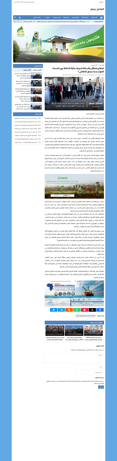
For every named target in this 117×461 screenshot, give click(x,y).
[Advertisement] (46, 9)
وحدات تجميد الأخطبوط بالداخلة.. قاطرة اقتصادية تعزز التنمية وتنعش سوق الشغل (55, 339)
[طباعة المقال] (53, 310)
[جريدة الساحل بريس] (92, 9)
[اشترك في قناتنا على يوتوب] (20, 21)
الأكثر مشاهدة (37, 70)
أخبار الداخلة (85, 17)
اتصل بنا (101, 2)
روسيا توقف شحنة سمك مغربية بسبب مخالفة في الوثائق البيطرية (23, 83)
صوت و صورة (57, 17)
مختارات (47, 17)
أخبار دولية (66, 17)
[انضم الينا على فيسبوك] (14, 21)
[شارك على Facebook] (100, 310)
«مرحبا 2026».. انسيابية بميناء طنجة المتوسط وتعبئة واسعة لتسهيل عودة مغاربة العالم (75, 21)
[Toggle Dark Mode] (19, 17)
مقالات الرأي (37, 17)
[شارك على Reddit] (69, 310)
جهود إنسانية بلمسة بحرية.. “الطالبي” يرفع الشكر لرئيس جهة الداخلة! (74, 339)
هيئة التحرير (101, 75)
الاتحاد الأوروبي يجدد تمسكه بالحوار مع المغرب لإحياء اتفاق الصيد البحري (22, 76)
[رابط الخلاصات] (17, 21)
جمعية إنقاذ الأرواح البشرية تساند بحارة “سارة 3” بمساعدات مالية (22, 99)
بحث (15, 17)
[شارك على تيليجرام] (61, 310)
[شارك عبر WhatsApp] (77, 310)
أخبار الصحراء (75, 17)
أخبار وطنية (94, 17)
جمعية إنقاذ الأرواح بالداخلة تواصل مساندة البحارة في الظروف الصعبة (22, 91)
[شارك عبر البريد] (84, 310)
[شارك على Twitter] (92, 310)
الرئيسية (101, 17)
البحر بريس (94, 65)
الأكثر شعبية (27, 70)
